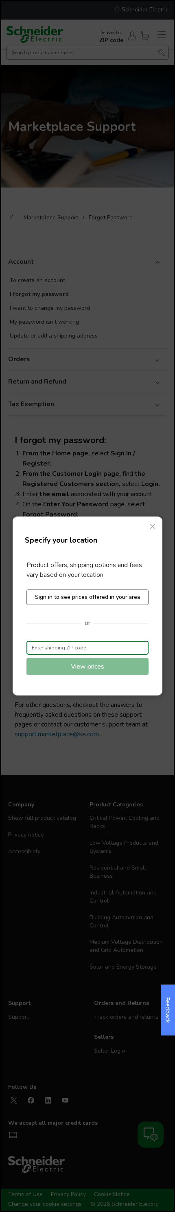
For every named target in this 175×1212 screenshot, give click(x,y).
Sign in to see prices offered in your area (87, 597)
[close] (152, 526)
